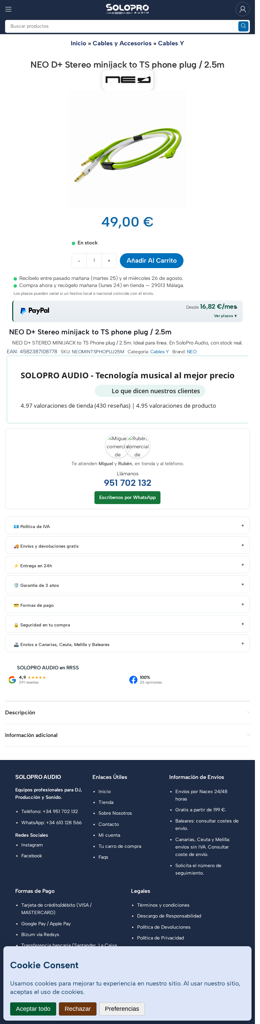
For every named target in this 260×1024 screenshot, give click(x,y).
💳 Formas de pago (34, 605)
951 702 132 (127, 483)
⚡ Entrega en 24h (33, 565)
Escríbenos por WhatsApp (127, 497)
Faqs (103, 857)
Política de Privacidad (160, 938)
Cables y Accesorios (122, 43)
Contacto (109, 824)
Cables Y (171, 43)
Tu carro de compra (120, 846)
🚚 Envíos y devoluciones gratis (46, 546)
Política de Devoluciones (164, 927)
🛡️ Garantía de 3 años (36, 585)
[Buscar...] (243, 26)
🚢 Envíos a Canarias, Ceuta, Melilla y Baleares (61, 644)
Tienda (106, 802)
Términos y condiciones (163, 905)
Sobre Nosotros (115, 813)
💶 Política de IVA (32, 526)
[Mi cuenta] (242, 9)
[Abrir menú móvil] (8, 9)
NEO (192, 352)
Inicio (78, 43)
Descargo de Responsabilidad (169, 916)
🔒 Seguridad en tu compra (42, 624)
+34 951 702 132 (60, 811)
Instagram (32, 845)
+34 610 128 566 (64, 823)
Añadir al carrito (152, 260)
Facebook (31, 856)
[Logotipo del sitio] (128, 9)
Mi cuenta (109, 835)
